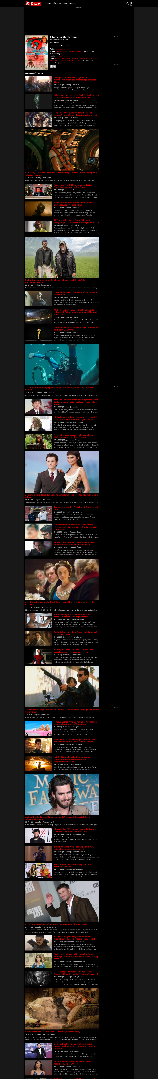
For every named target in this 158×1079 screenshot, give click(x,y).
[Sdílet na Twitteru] (54, 66)
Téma (55, 3)
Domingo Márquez (73, 60)
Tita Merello (59, 58)
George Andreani (62, 56)
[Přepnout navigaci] (131, 3)
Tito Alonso (62, 60)
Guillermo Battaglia (71, 58)
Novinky (63, 3)
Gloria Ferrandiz (84, 58)
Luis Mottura (60, 49)
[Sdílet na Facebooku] (51, 66)
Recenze (47, 3)
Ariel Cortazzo (62, 51)
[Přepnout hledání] (127, 3)
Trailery (73, 3)
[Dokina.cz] (33, 3)
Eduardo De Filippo (74, 51)
